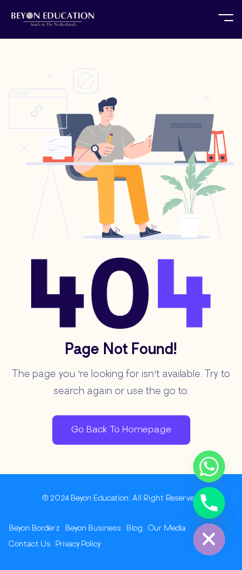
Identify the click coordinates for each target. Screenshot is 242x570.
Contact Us (30, 544)
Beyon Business (93, 528)
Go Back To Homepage (121, 430)
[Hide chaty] (209, 539)
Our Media (167, 528)
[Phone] (209, 503)
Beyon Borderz (34, 528)
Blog (134, 528)
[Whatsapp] (209, 466)
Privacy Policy (78, 544)
